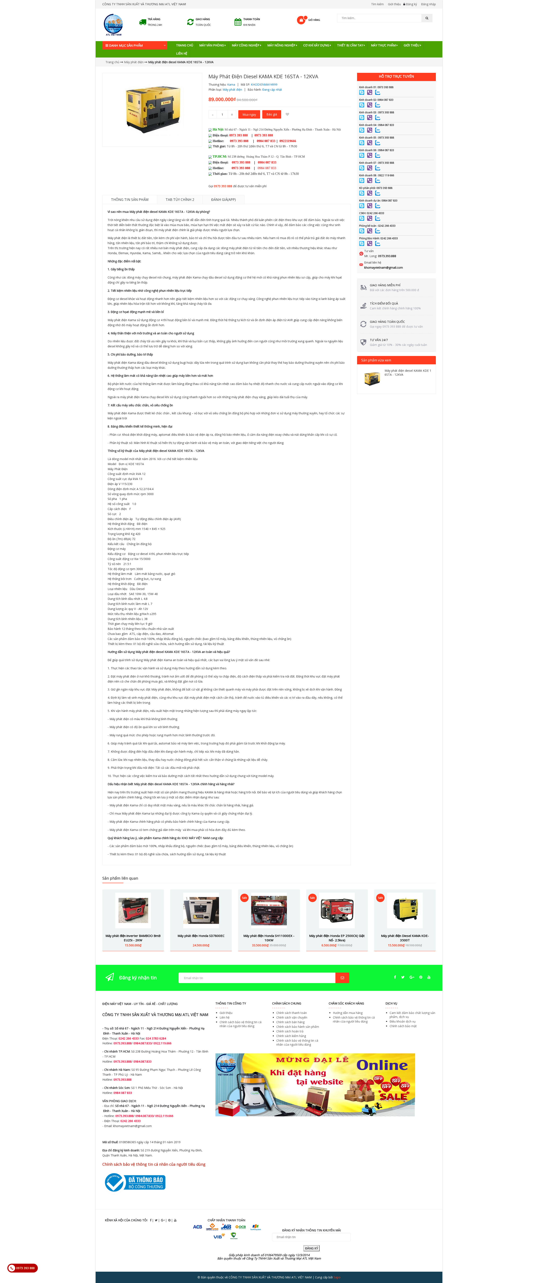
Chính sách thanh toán (291, 1013)
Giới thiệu (394, 4)
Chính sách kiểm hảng (291, 1036)
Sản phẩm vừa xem (376, 360)
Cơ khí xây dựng (316, 45)
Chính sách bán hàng (290, 1022)
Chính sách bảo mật (403, 1026)
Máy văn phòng (212, 45)
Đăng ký (411, 4)
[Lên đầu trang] (526, 1268)
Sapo (337, 1277)
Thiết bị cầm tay (350, 45)
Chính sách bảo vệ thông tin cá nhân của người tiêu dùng (240, 1024)
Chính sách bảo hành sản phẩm (297, 1027)
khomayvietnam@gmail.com (383, 267)
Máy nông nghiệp (281, 45)
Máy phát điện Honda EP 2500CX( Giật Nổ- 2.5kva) (337, 938)
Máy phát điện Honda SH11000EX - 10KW (268, 938)
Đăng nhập (428, 4)
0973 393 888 (223, 186)
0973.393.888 (387, 256)
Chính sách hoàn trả (289, 1031)
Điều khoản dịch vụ (403, 1021)
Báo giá (271, 114)
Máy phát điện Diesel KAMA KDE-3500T (405, 938)
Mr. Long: (370, 256)
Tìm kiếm (377, 4)
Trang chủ (184, 45)
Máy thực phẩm (384, 45)
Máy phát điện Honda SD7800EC (201, 936)
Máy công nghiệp (246, 45)
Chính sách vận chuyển (291, 1017)
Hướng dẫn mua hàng (348, 1013)
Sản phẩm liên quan (120, 878)
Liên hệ (181, 53)
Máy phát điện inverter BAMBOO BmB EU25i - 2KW (133, 938)
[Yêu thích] (287, 114)
